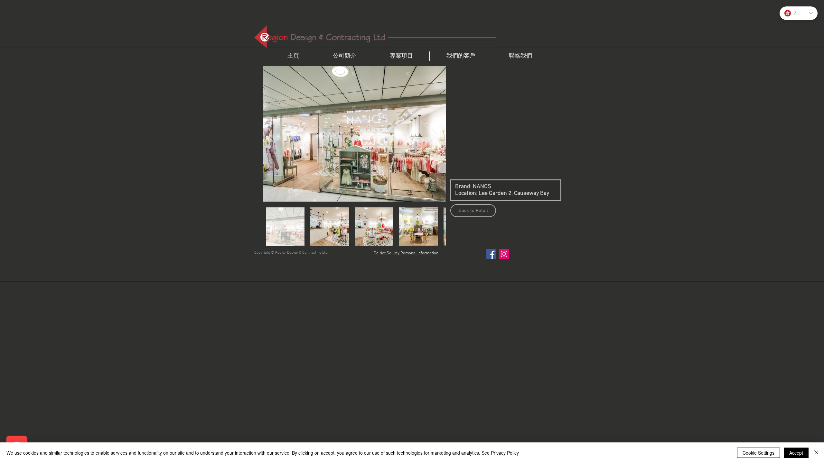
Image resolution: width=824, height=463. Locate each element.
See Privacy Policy (500, 452)
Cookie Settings (758, 452)
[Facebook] (491, 254)
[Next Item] (434, 134)
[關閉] (816, 453)
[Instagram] (504, 254)
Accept (796, 452)
